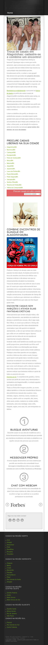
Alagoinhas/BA (12, 147)
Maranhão (10, 570)
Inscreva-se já (11, 377)
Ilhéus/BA (10, 160)
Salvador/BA (11, 179)
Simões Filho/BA (12, 182)
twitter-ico (14, 520)
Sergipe (9, 582)
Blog (17, 638)
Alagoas (9, 563)
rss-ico (22, 520)
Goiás (9, 595)
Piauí (8, 577)
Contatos (22, 638)
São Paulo (10, 616)
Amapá (9, 542)
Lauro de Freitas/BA (13, 171)
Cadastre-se (25, 637)
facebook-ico (10, 520)
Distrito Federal (12, 593)
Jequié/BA (10, 166)
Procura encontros (15, 637)
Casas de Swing (11, 638)
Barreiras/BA (11, 150)
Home (10, 12)
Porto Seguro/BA (12, 177)
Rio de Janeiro (12, 613)
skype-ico (18, 520)
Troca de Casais (24, 4)
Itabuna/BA (10, 163)
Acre (8, 540)
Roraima (10, 552)
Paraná (9, 622)
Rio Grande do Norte (14, 579)
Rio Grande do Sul (13, 625)
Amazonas (10, 545)
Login (31, 637)
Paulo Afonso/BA (12, 174)
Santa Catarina (12, 627)
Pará (8, 547)
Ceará (9, 568)
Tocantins (10, 554)
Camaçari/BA (11, 152)
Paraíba (9, 572)
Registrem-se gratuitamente (16, 91)
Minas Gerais (11, 611)
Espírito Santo (11, 609)
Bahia (9, 565)
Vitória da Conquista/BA (15, 187)
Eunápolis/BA (11, 155)
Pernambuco (11, 575)
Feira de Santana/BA (14, 158)
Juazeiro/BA (11, 169)
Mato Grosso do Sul (13, 600)
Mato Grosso (11, 597)
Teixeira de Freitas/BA (14, 185)
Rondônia (10, 549)
